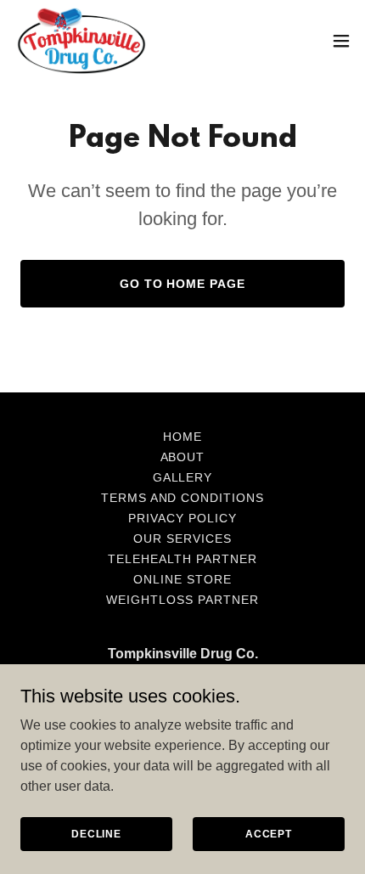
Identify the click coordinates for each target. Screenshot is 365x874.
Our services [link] (182, 538)
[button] (341, 41)
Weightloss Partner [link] (182, 599)
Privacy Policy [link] (182, 518)
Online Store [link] (182, 579)
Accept (268, 833)
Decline (96, 833)
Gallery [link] (183, 477)
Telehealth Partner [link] (182, 559)
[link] (81, 41)
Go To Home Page (183, 283)
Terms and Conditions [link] (183, 498)
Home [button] (182, 436)
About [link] (182, 457)
